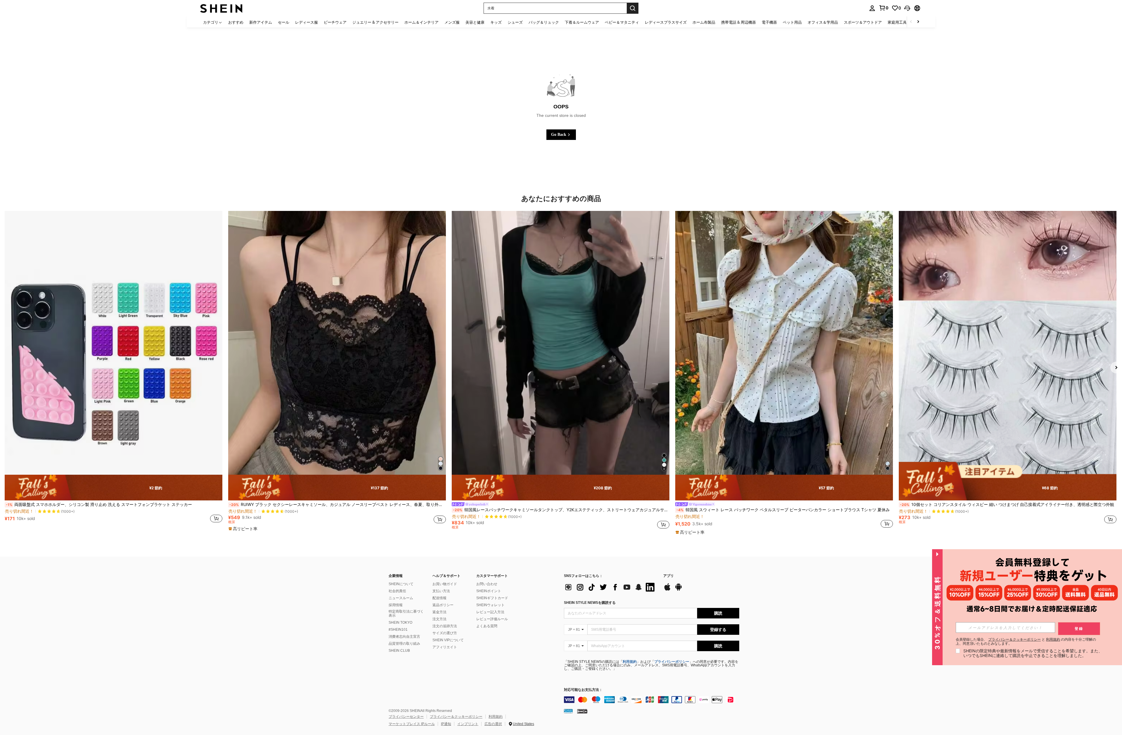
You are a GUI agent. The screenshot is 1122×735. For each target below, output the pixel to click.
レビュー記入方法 (490, 612)
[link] (884, 7)
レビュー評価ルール (492, 619)
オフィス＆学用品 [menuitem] (823, 22)
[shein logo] (221, 8)
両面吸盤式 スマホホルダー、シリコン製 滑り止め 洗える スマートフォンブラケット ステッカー (99, 504)
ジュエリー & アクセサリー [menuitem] (375, 22)
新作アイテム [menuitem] (260, 22)
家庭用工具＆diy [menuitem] (902, 22)
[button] (907, 8)
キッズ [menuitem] (496, 22)
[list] (610, 587)
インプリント (467, 724)
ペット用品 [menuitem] (792, 22)
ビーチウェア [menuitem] (335, 22)
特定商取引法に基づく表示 (406, 613)
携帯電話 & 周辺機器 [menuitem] (738, 22)
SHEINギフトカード (492, 598)
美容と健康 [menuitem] (474, 22)
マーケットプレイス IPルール (412, 724)
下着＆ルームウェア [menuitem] (582, 22)
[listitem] (113, 370)
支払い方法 (441, 591)
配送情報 (439, 598)
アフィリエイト (444, 647)
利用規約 (630, 662)
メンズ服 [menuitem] (452, 22)
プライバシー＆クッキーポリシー (456, 717)
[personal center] (872, 8)
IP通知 (446, 724)
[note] (113, 487)
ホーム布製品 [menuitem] (703, 22)
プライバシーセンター (406, 717)
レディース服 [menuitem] (306, 22)
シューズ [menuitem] (515, 22)
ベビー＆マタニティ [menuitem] (622, 22)
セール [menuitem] (283, 22)
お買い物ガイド (444, 584)
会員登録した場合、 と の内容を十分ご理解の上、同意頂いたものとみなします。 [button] (1026, 641)
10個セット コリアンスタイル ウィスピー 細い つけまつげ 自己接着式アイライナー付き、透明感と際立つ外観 (1007, 504)
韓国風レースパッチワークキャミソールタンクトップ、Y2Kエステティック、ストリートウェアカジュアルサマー (561, 509)
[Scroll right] (918, 22)
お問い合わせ (486, 584)
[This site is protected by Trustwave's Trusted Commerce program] (568, 711)
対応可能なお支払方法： (583, 690)
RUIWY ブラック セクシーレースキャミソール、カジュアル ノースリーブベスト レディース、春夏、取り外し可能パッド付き (337, 504)
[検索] (632, 8)
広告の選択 (493, 724)
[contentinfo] (651, 699)
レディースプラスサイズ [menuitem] (666, 22)
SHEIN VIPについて (448, 640)
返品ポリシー (442, 605)
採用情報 (396, 605)
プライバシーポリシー (671, 662)
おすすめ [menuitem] (235, 22)
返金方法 (439, 612)
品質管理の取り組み (404, 644)
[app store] (667, 590)
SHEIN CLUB (399, 651)
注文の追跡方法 (444, 626)
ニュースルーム (401, 598)
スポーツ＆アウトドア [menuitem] (863, 22)
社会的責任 (397, 591)
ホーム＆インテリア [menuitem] (421, 22)
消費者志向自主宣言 (404, 637)
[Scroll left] (911, 22)
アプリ (668, 576)
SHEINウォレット (490, 605)
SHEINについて (401, 584)
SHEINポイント (488, 591)
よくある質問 (486, 626)
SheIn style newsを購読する (590, 603)
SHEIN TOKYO (400, 622)
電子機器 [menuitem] (769, 22)
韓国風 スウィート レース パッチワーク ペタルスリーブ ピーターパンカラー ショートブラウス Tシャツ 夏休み (783, 509)
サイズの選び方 (444, 633)
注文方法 (439, 619)
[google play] (678, 590)
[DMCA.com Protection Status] (582, 711)
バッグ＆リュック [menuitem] (544, 22)
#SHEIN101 (398, 629)
